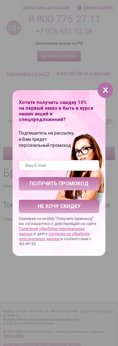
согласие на (60, 234)
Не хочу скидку (59, 206)
